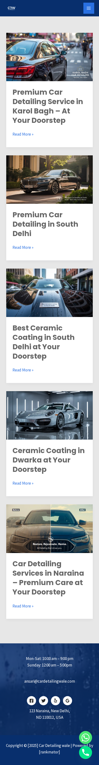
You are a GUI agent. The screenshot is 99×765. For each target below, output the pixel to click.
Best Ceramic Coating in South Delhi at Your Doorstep (43, 342)
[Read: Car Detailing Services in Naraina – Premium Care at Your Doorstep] (49, 528)
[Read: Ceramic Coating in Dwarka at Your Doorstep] (49, 415)
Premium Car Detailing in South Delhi (45, 224)
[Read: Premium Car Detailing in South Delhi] (49, 179)
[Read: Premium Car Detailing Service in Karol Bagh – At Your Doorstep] (49, 56)
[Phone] (85, 752)
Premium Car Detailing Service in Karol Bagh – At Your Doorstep (47, 106)
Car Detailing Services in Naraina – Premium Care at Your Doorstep (48, 578)
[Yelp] (55, 700)
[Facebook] (31, 700)
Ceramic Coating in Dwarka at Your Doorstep (48, 460)
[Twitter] (43, 700)
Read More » (22, 134)
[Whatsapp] (85, 737)
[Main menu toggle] (88, 8)
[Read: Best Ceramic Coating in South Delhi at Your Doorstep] (49, 292)
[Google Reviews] (67, 700)
